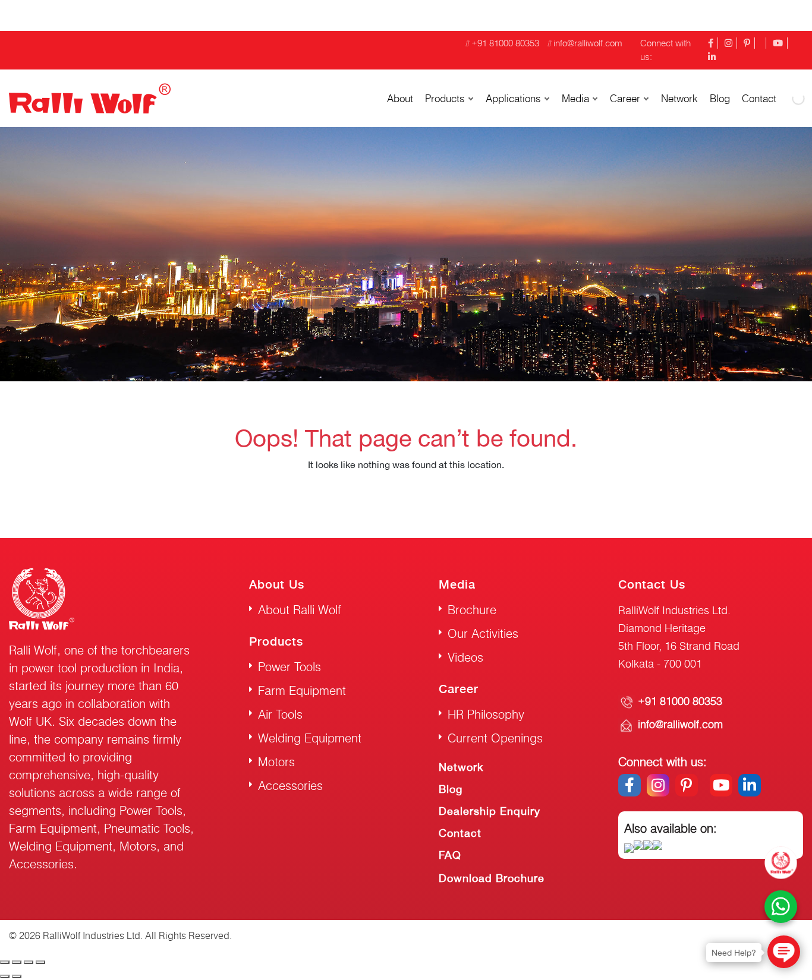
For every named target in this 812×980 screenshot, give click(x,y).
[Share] (16, 962)
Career (625, 98)
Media (575, 98)
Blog (720, 98)
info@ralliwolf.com (587, 43)
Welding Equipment (309, 738)
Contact (460, 833)
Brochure (472, 609)
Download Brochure (492, 878)
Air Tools (280, 714)
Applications (513, 98)
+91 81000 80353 (505, 43)
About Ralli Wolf (299, 609)
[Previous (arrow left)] (5, 976)
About (400, 98)
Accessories (290, 785)
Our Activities (483, 633)
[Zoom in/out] (40, 962)
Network (679, 98)
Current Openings (495, 738)
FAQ (450, 855)
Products (445, 98)
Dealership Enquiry (489, 811)
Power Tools (289, 666)
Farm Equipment (302, 690)
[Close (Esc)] (5, 962)
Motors (276, 761)
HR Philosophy (486, 714)
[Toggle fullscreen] (28, 962)
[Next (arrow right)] (16, 976)
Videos (465, 657)
